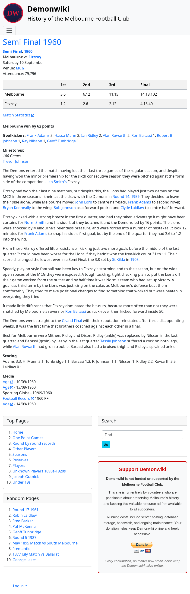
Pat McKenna (24, 526)
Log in (19, 585)
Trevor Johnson (16, 161)
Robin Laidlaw (25, 515)
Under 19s (22, 482)
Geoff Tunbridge (61, 141)
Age (6, 381)
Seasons (20, 454)
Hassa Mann (65, 135)
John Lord (83, 202)
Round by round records (34, 443)
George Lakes (25, 559)
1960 (28, 51)
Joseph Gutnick (26, 476)
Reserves (20, 460)
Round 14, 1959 (126, 196)
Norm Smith (35, 222)
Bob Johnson (65, 207)
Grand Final (72, 320)
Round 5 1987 (24, 537)
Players (19, 465)
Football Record (16, 398)
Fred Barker (23, 520)
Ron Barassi (141, 135)
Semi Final (12, 51)
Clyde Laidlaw (132, 207)
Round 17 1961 (25, 509)
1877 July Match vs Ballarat (36, 554)
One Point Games (28, 437)
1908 (134, 259)
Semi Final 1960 (32, 41)
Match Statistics (17, 115)
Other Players (25, 448)
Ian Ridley (89, 135)
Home (18, 432)
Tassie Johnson (113, 341)
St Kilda (118, 259)
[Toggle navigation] (9, 30)
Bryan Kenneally (17, 207)
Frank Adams (38, 135)
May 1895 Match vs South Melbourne (45, 543)
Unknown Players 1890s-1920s (39, 471)
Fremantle (21, 548)
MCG (20, 68)
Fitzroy (34, 56)
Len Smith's (57, 181)
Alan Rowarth (115, 135)
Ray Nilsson (32, 141)
